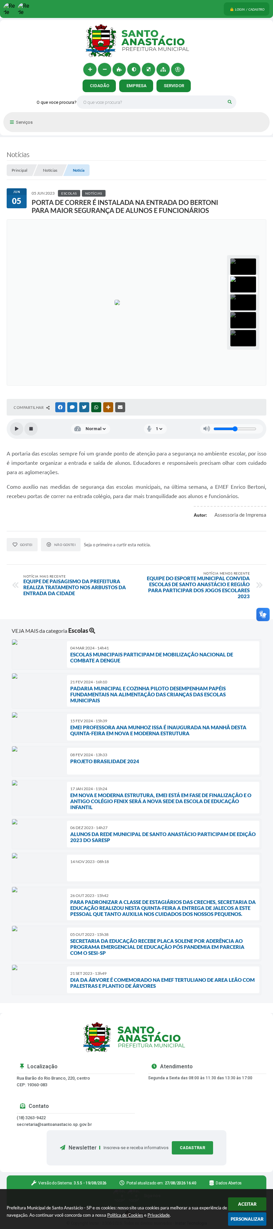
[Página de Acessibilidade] (177, 69)
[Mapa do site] (163, 69)
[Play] (16, 429)
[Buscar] (229, 102)
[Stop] (31, 429)
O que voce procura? (57, 102)
